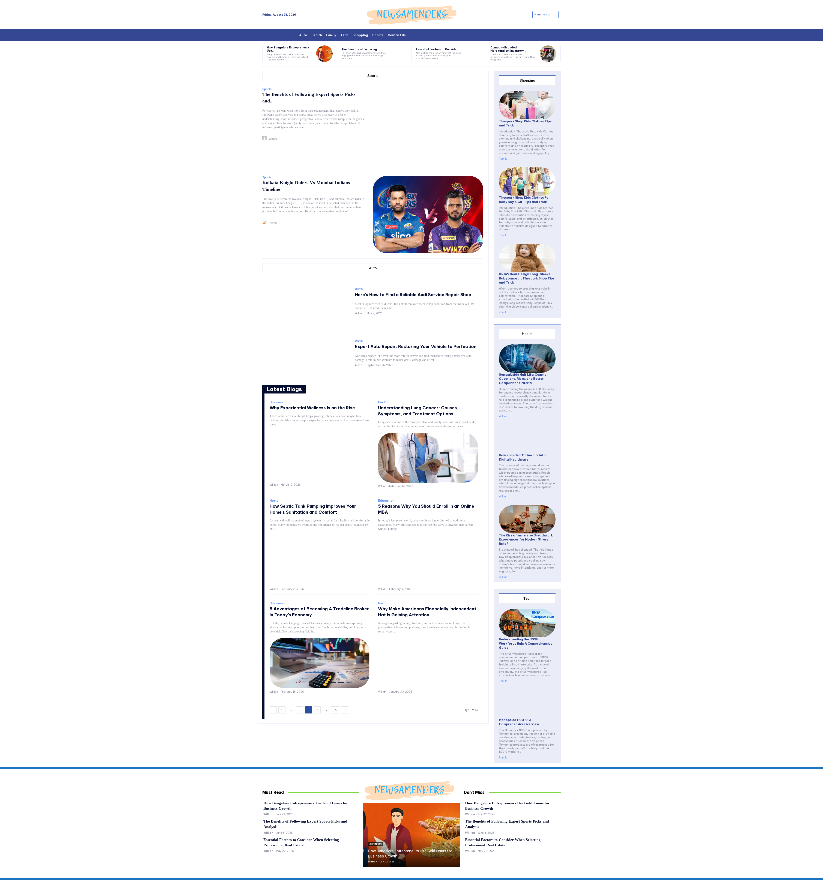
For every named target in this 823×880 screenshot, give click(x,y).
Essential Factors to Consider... (438, 49)
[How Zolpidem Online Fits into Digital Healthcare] (527, 439)
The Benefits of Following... (360, 49)
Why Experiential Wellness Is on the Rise (312, 407)
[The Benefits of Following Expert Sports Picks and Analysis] (399, 53)
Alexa (358, 365)
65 (335, 710)
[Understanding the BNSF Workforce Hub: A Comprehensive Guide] (527, 623)
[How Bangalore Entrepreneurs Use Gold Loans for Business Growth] (324, 53)
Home (274, 500)
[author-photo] (265, 139)
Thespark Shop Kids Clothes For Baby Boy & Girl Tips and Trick (524, 200)
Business (277, 402)
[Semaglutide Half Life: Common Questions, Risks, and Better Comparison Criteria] (527, 358)
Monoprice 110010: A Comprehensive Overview (519, 722)
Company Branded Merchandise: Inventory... (508, 49)
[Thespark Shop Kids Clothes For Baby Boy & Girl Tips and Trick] (527, 181)
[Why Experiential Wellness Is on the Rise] (319, 456)
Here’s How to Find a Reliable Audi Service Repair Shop (413, 294)
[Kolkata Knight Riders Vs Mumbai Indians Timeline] (428, 214)
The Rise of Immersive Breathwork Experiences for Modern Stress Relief (526, 539)
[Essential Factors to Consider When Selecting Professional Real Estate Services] (473, 53)
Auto (359, 289)
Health (383, 402)
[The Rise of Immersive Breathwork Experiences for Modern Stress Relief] (527, 519)
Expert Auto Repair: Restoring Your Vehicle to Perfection (415, 346)
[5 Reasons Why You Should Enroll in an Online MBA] (428, 560)
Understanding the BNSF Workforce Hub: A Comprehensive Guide (525, 643)
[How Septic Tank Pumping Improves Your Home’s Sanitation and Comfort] (319, 560)
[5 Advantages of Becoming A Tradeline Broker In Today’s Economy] (319, 663)
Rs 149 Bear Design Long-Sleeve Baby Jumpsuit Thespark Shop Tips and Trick (527, 278)
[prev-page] (273, 709)
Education (386, 500)
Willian (273, 139)
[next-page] (344, 709)
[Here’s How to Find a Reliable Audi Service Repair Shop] (306, 301)
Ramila (273, 223)
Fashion (384, 603)
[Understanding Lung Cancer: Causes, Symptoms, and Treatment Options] (428, 458)
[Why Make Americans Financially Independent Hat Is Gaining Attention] (428, 663)
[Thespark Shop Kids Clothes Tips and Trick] (527, 105)
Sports (267, 89)
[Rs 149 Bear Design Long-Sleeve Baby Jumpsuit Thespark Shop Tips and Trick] (527, 258)
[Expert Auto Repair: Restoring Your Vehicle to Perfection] (306, 353)
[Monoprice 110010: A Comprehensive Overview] (527, 704)
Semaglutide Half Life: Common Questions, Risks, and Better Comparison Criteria (523, 379)
